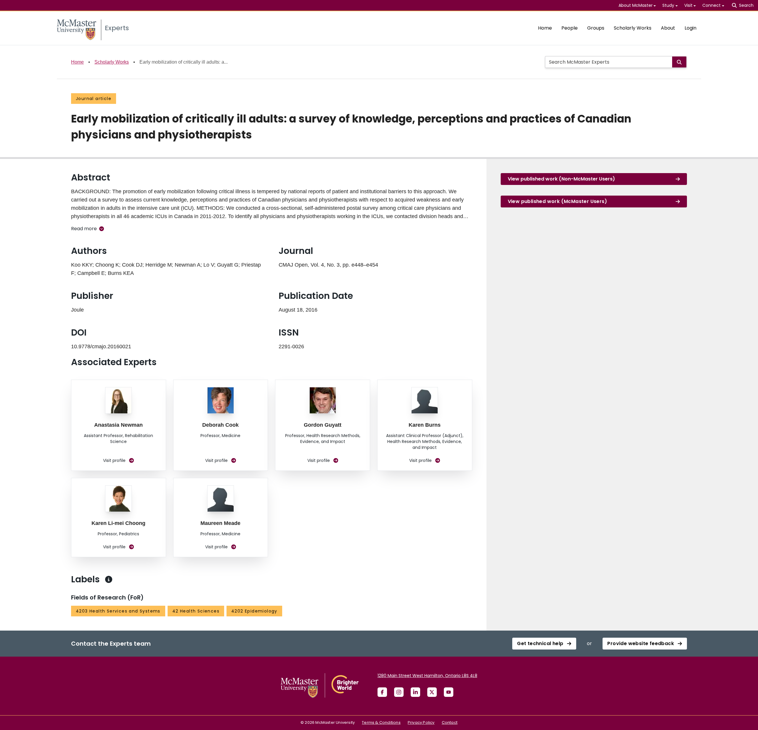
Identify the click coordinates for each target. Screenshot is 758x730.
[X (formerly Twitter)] (432, 692)
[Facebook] (382, 692)
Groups (595, 28)
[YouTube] (448, 692)
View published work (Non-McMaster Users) (561, 178)
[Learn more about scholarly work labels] (108, 579)
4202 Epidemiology (254, 611)
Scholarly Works (632, 28)
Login (690, 28)
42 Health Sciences (195, 611)
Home (545, 28)
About (668, 28)
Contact (449, 722)
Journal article (93, 98)
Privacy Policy (421, 722)
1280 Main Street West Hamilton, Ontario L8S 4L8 (427, 675)
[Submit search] (679, 62)
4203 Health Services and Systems (118, 611)
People (569, 28)
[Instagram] (399, 692)
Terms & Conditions (381, 722)
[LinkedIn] (415, 692)
